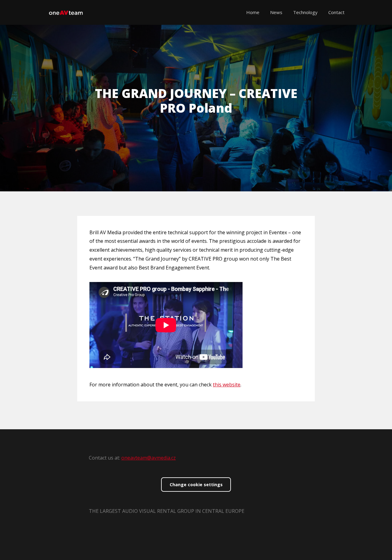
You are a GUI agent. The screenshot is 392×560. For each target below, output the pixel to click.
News (276, 12)
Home (252, 12)
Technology (305, 12)
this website (226, 384)
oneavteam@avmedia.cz (148, 457)
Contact (336, 12)
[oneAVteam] (65, 12)
